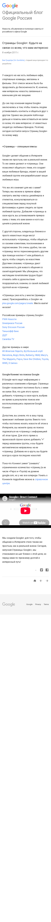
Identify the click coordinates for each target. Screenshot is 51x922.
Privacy (38, 604)
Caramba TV (8, 339)
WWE (5, 363)
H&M (37, 355)
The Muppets (8, 359)
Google (29, 604)
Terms (46, 604)
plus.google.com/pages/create (17, 303)
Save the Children (32, 359)
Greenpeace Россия (12, 323)
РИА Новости (9, 319)
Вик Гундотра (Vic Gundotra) (13, 60)
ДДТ (4, 335)
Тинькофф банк (10, 331)
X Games (12, 363)
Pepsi (19, 359)
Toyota (45, 359)
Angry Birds (19, 355)
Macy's (44, 355)
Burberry (30, 355)
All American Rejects (12, 351)
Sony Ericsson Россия (13, 327)
